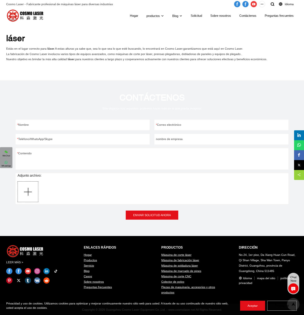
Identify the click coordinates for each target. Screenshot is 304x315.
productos (153, 16)
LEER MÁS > (14, 262)
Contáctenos (247, 15)
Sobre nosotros (220, 15)
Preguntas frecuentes (279, 15)
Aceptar (253, 305)
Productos (90, 260)
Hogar (134, 15)
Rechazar (282, 305)
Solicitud (196, 15)
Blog (175, 16)
